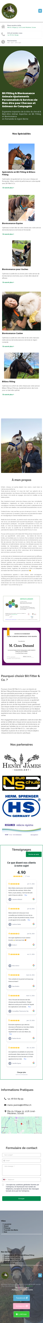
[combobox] (4, 1180)
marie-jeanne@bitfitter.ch (19, 1105)
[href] (21, 1125)
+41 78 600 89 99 (12, 35)
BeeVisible (30, 1286)
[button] (40, 11)
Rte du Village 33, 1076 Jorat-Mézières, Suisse (21, 27)
